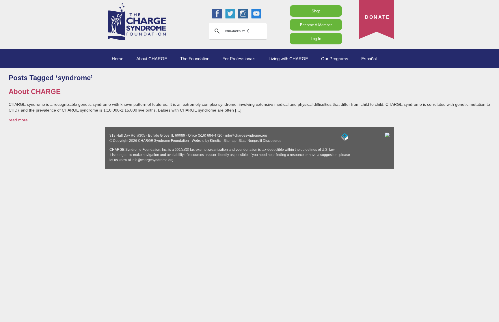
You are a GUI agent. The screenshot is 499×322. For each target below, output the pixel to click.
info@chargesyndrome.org (246, 135)
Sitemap (230, 141)
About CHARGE (151, 58)
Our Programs (334, 58)
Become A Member (316, 25)
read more (18, 120)
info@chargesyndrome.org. (153, 160)
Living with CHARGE (288, 58)
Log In (316, 39)
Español (369, 58)
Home (117, 58)
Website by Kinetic (206, 141)
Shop (316, 11)
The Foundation (194, 58)
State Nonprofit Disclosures (260, 141)
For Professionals (239, 58)
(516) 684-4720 (210, 135)
